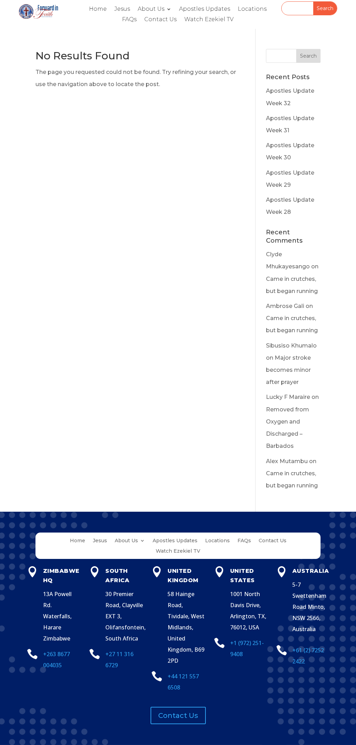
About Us (151, 9)
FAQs (129, 20)
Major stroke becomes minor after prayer (288, 369)
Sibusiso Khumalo (291, 345)
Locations (252, 9)
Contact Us (160, 20)
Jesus (122, 9)
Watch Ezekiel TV (209, 20)
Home (98, 9)
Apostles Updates (204, 9)
